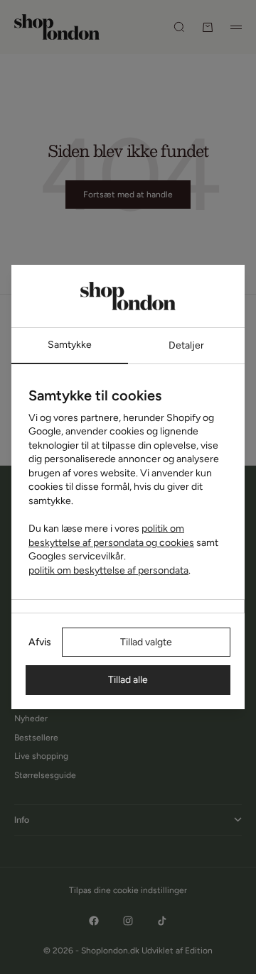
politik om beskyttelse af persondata (108, 570)
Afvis (39, 642)
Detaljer (186, 345)
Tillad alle (128, 680)
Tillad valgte (146, 642)
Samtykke (70, 345)
